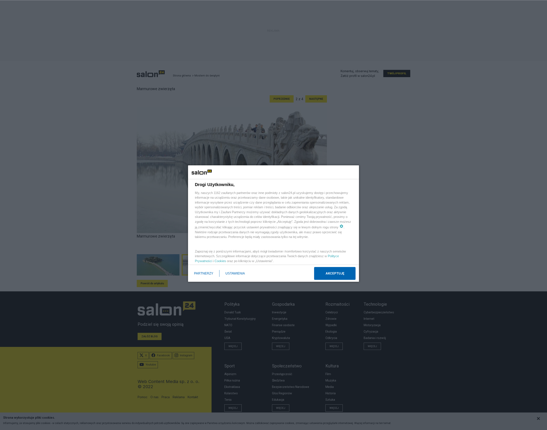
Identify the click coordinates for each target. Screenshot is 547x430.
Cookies (220, 261)
